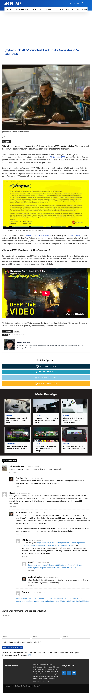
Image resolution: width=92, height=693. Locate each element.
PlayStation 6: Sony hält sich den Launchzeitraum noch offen (16, 420)
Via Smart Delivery (74, 235)
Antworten (12, 472)
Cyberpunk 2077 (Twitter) (16, 335)
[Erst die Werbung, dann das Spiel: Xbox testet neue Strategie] (46, 434)
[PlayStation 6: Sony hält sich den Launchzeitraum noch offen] (17, 406)
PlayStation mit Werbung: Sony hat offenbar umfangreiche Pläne (46, 420)
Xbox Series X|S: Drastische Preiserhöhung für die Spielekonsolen (73, 420)
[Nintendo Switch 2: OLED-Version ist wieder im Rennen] (74, 434)
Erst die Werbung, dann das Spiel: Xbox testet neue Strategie (45, 448)
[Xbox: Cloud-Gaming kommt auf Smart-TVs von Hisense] (17, 434)
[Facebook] (71, 3)
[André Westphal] (9, 344)
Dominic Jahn (21, 478)
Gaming (16, 331)
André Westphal (23, 342)
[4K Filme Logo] (12, 3)
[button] (82, 3)
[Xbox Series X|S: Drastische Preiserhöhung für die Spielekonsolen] (74, 406)
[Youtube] (78, 3)
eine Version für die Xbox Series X (38, 235)
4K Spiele (6, 141)
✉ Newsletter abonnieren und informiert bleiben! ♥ (22, 642)
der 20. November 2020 (56, 157)
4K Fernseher (10, 443)
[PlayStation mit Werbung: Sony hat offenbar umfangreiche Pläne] (46, 406)
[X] (74, 3)
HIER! (29, 655)
